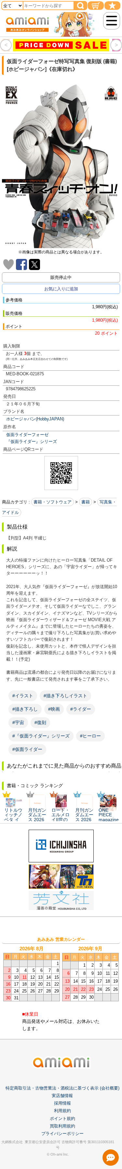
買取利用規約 (62, 1126)
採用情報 (62, 1103)
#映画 (54, 709)
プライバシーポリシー (62, 1133)
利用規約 (62, 1110)
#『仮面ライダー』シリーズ (41, 735)
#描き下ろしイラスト (65, 695)
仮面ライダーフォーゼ (27, 434)
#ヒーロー (90, 735)
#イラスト (22, 695)
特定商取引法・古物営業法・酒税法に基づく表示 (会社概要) (62, 1088)
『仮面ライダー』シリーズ (31, 441)
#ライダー (80, 709)
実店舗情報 (62, 1095)
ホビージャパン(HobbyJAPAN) (35, 418)
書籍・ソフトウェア (53, 502)
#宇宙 (18, 722)
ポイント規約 (62, 1118)
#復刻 (40, 722)
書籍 (85, 502)
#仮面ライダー (27, 749)
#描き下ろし (25, 709)
